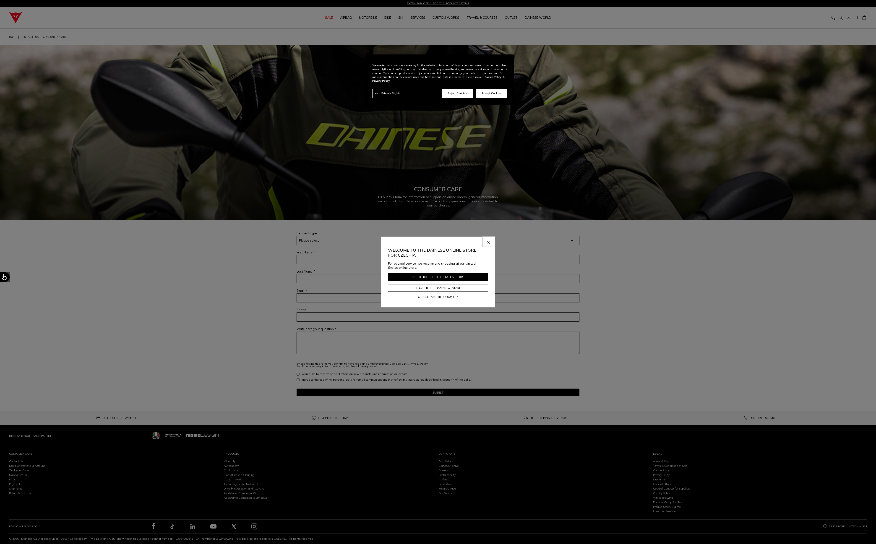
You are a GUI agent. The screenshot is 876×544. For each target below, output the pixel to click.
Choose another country (438, 297)
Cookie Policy (493, 77)
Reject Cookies (457, 93)
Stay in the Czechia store (438, 288)
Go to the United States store (438, 277)
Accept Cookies (492, 93)
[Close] (488, 242)
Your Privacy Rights (388, 93)
